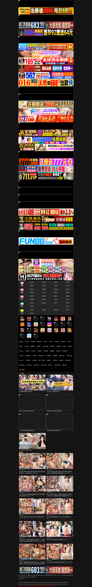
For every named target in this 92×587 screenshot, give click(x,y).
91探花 (43, 292)
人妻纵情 (56, 309)
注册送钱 (57, 341)
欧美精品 (56, 282)
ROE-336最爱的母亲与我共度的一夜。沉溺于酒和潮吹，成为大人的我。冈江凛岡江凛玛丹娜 (32, 563)
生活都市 (32, 309)
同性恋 (67, 306)
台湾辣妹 (32, 289)
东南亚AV (68, 289)
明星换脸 (44, 299)
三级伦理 (32, 285)
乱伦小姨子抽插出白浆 (25, 450)
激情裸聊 (55, 355)
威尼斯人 (21, 341)
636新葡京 (48, 355)
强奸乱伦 (44, 282)
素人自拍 (68, 285)
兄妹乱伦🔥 (36, 365)
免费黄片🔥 (61, 355)
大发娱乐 (21, 355)
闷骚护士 (68, 299)
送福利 (69, 341)
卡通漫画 (32, 303)
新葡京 (20, 346)
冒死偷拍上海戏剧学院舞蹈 (54, 411)
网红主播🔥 (22, 369)
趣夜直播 (46, 351)
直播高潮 (52, 346)
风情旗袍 (32, 299)
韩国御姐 (44, 289)
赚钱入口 (50, 365)
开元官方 (21, 360)
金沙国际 (35, 360)
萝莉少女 (68, 282)
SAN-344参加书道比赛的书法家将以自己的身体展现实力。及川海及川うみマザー (32, 472)
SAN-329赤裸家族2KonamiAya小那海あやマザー (59, 517)
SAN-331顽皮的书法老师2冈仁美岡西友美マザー (32, 517)
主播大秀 (21, 351)
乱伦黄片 (34, 351)
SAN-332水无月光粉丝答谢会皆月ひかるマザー (60, 562)
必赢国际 (33, 346)
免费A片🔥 (29, 365)
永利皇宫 (35, 355)
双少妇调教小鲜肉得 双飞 (54, 430)
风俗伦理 (68, 309)
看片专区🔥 (43, 365)
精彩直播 (58, 346)
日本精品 (44, 285)
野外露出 (68, 292)
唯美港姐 (56, 289)
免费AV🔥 (64, 365)
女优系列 (44, 296)
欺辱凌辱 (32, 292)
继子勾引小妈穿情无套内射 (26, 411)
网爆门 (67, 303)
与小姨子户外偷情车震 (53, 391)
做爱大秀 (55, 360)
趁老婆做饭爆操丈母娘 (25, 391)
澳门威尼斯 (68, 360)
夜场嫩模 (52, 351)
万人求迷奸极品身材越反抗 (26, 430)
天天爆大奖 (28, 360)
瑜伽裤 (55, 299)
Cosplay (55, 285)
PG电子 (51, 341)
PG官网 (27, 341)
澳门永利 (45, 341)
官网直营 (39, 341)
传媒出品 (32, 306)
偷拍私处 (40, 351)
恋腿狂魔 (68, 296)
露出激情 (44, 303)
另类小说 (32, 313)
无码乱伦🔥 (69, 355)
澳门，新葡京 (42, 360)
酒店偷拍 (70, 346)
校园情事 (44, 309)
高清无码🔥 (57, 365)
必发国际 (58, 351)
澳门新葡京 (64, 351)
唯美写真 (56, 303)
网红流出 (56, 292)
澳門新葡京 (28, 355)
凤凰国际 (39, 346)
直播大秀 (61, 360)
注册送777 (63, 341)
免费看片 (49, 360)
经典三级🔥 (22, 365)
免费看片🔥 (41, 355)
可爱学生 (56, 296)
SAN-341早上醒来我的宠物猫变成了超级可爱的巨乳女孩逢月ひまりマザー (32, 495)
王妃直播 (27, 351)
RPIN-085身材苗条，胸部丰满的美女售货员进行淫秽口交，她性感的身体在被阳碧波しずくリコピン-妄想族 (60, 495)
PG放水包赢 (45, 346)
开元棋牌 (33, 341)
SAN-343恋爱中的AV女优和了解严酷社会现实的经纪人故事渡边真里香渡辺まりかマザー (59, 472)
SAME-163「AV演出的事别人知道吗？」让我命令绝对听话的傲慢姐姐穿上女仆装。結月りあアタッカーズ (32, 541)
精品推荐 (32, 282)
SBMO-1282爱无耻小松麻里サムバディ (57, 539)
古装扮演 (32, 296)
